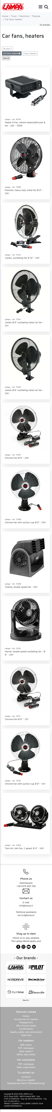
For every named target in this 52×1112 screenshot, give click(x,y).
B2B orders (26, 1044)
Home (5, 16)
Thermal (36, 16)
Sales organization (26, 1067)
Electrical (24, 16)
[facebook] (18, 947)
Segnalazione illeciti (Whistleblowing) (26, 1083)
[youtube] (29, 947)
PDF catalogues (26, 1048)
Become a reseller (26, 1080)
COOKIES (15, 1104)
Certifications (26, 1028)
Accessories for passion (26, 1019)
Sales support (26, 1051)
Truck (14, 16)
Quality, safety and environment (26, 1032)
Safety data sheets (26, 1054)
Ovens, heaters (29, 53)
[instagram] (23, 947)
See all (6, 58)
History (26, 1016)
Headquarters (26, 1022)
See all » (26, 1000)
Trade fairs (26, 1035)
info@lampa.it (26, 905)
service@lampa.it (26, 915)
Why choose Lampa (26, 1025)
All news (6, 49)
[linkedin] (34, 947)
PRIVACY (7, 1104)
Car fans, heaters (11, 53)
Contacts (26, 1076)
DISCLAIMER (26, 1104)
